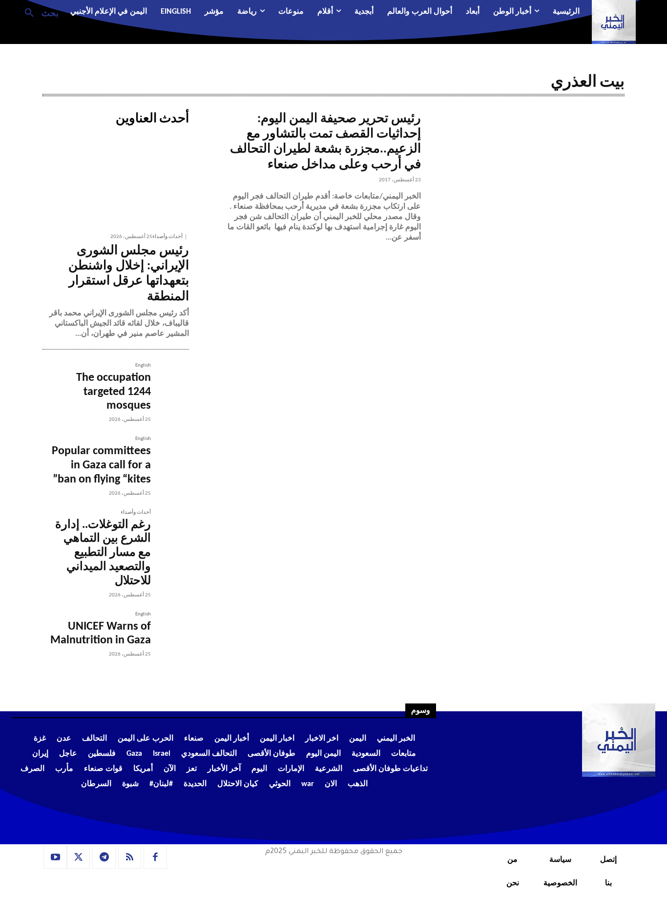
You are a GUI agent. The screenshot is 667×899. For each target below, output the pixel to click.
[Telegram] (104, 857)
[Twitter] (78, 857)
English (143, 365)
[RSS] (130, 857)
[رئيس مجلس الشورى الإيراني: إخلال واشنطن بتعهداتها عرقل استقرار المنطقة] (115, 178)
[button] (38, 12)
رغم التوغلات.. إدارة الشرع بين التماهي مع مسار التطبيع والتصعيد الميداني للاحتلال (103, 553)
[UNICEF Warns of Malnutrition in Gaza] (170, 631)
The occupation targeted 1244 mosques (113, 392)
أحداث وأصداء (167, 237)
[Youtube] (55, 857)
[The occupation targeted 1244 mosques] (170, 382)
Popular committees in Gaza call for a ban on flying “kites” (101, 465)
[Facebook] (155, 857)
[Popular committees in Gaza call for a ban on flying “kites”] (170, 455)
